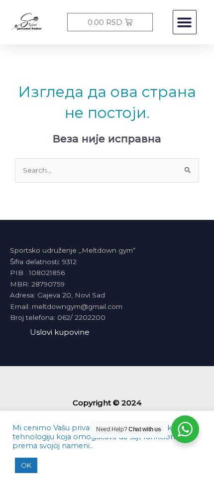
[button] (185, 22)
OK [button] (26, 465)
